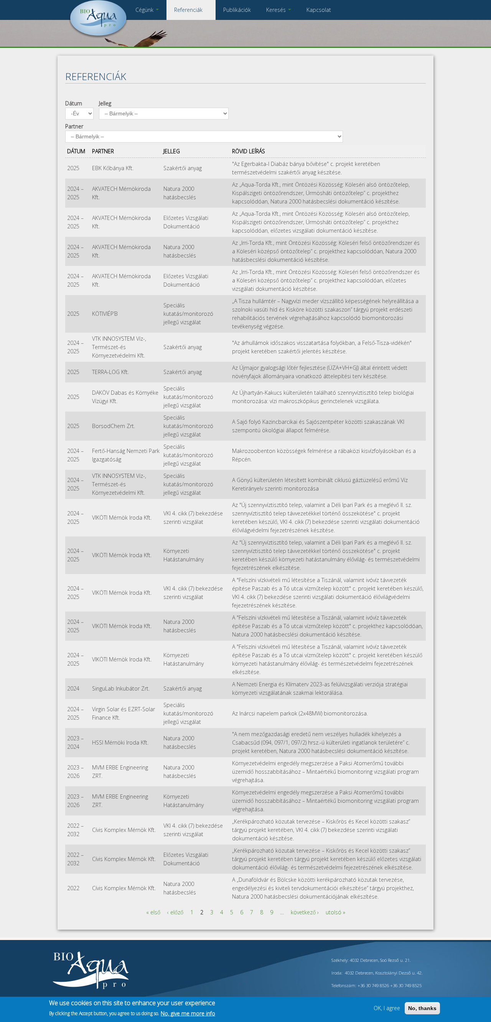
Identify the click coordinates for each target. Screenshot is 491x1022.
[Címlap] (98, 36)
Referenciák (189, 9)
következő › (305, 912)
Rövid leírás (248, 151)
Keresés (276, 9)
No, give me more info (188, 1013)
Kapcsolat (318, 9)
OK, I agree (387, 1008)
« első (153, 912)
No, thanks (422, 1008)
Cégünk (145, 9)
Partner (74, 126)
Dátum (73, 103)
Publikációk (237, 9)
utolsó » (335, 912)
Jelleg (105, 103)
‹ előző (175, 912)
